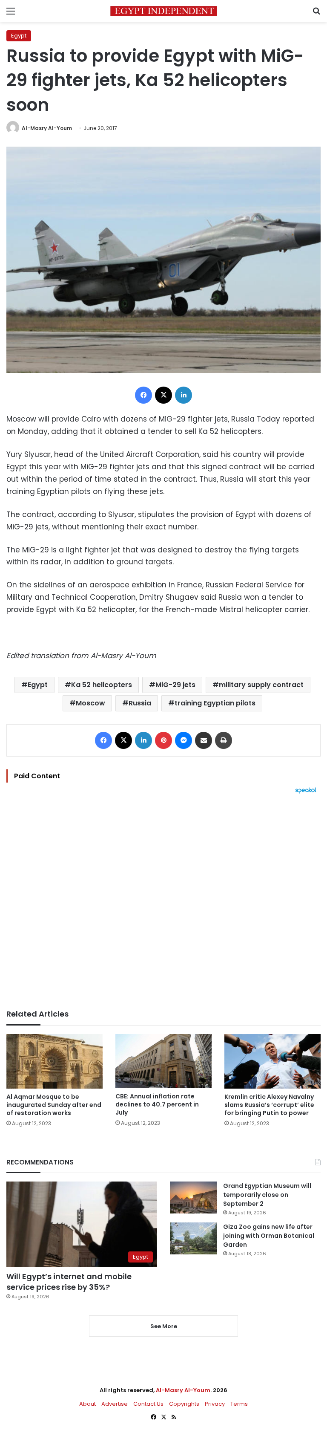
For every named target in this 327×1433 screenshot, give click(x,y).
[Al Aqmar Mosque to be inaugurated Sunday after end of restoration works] (54, 1061)
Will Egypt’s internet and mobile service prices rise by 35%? (69, 1281)
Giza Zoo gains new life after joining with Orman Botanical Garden (268, 1235)
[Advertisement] (163, 901)
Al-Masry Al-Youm (47, 128)
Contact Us (148, 1404)
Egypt (18, 36)
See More (163, 1326)
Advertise (114, 1404)
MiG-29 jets (175, 685)
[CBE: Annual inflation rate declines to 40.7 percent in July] (163, 1061)
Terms (239, 1404)
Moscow (90, 703)
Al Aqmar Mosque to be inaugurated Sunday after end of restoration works (53, 1104)
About (87, 1404)
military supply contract (261, 685)
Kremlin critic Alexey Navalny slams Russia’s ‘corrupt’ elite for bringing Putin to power (269, 1104)
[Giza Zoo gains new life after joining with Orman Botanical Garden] (193, 1238)
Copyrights (184, 1404)
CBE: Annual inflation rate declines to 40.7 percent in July (157, 1104)
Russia (140, 703)
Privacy (215, 1404)
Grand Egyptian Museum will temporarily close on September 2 (267, 1195)
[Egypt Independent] (163, 11)
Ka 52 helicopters (101, 685)
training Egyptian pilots (215, 703)
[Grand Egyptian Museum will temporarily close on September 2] (193, 1197)
